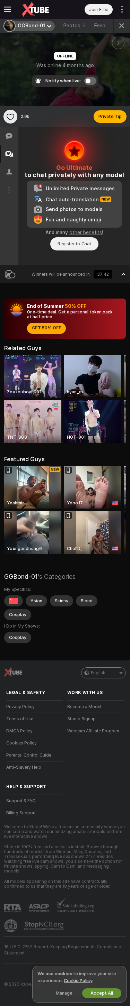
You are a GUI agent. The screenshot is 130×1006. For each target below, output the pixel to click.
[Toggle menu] (7, 9)
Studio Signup (81, 718)
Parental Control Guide (28, 755)
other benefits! (86, 232)
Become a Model (84, 706)
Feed (99, 25)
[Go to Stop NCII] (44, 926)
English (98, 672)
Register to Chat (74, 243)
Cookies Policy (21, 743)
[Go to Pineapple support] (11, 925)
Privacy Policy (20, 706)
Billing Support (21, 813)
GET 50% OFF (46, 328)
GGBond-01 (20, 576)
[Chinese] (13, 600)
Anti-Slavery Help (23, 767)
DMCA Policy (19, 731)
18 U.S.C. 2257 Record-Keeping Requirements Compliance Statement (62, 949)
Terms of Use (19, 718)
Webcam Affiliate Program (93, 731)
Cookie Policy (78, 980)
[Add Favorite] (10, 117)
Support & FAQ (21, 800)
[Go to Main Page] (40, 9)
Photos (74, 25)
